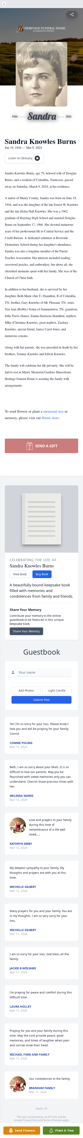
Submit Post (41, 700)
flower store (50, 417)
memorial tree (53, 411)
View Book (20, 574)
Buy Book (42, 574)
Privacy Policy (30, 1120)
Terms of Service (52, 1120)
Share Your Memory (26, 631)
